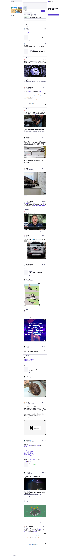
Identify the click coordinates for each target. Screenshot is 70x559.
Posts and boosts (26, 24)
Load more (35, 548)
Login (53, 16)
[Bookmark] (40, 40)
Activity (25, 22)
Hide (45, 93)
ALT (45, 229)
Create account (54, 14)
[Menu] (45, 11)
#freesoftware (25, 26)
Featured (30, 22)
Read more (25, 418)
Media (27, 22)
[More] (45, 40)
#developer (29, 26)
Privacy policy (14, 555)
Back (25, 1)
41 (27, 15)
